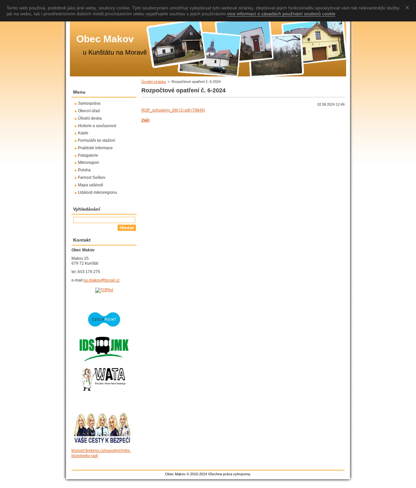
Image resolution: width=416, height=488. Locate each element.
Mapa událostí (90, 185)
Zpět (145, 120)
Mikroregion (88, 162)
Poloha (84, 170)
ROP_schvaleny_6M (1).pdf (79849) (173, 110)
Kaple (83, 133)
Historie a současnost (97, 126)
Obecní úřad (89, 111)
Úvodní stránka (153, 82)
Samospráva (89, 103)
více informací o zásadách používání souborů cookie (281, 13)
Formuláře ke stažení (96, 140)
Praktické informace (95, 148)
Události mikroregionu (97, 192)
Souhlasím (408, 7)
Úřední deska (90, 118)
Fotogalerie (88, 155)
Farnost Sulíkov (91, 177)
